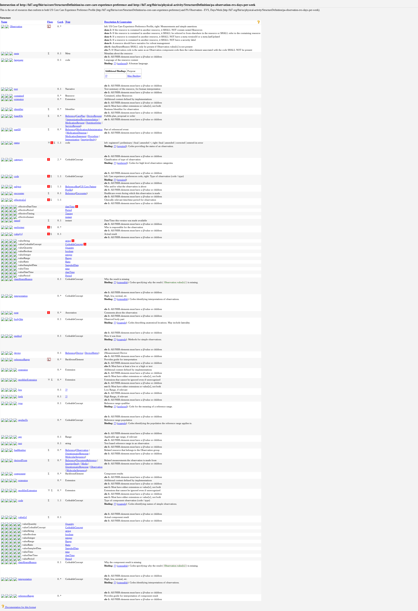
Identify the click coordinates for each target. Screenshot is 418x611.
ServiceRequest (73, 126)
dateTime (70, 206)
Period (68, 210)
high (20, 396)
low (20, 389)
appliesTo (23, 420)
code (16, 176)
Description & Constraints (118, 21)
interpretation (21, 295)
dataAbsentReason (23, 279)
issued (17, 220)
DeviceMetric (91, 353)
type (20, 403)
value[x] (18, 234)
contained (19, 95)
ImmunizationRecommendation (82, 119)
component (19, 473)
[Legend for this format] (258, 23)
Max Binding (134, 75)
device (17, 353)
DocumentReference (86, 460)
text (16, 89)
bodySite (18, 319)
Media (84, 463)
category (18, 159)
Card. (60, 21)
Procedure (93, 136)
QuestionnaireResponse (77, 453)
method (18, 336)
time (67, 268)
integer (68, 254)
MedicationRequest (74, 122)
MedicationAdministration (89, 129)
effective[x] (20, 199)
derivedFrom (20, 460)
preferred (122, 63)
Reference (70, 116)
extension (19, 99)
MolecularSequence (75, 456)
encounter (19, 193)
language (18, 60)
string (68, 240)
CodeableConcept (74, 244)
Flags (50, 21)
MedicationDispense (76, 132)
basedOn (18, 116)
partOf (17, 129)
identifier (18, 109)
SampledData (72, 265)
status (17, 142)
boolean (69, 251)
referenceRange (22, 359)
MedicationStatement (75, 136)
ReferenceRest (72, 186)
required (122, 146)
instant (68, 217)
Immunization (72, 139)
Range (68, 258)
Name (4, 21)
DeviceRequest (94, 116)
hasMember (20, 450)
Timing (69, 213)
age (20, 436)
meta (16, 53)
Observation (16, 26)
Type (67, 21)
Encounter (81, 193)
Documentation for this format (20, 607)
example (122, 322)
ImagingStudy (88, 139)
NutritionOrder (93, 122)
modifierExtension (27, 379)
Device (79, 353)
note (16, 312)
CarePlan (80, 116)
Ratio (68, 261)
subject (17, 186)
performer (19, 227)
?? (115, 63)
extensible (123, 282)
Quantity (69, 247)
